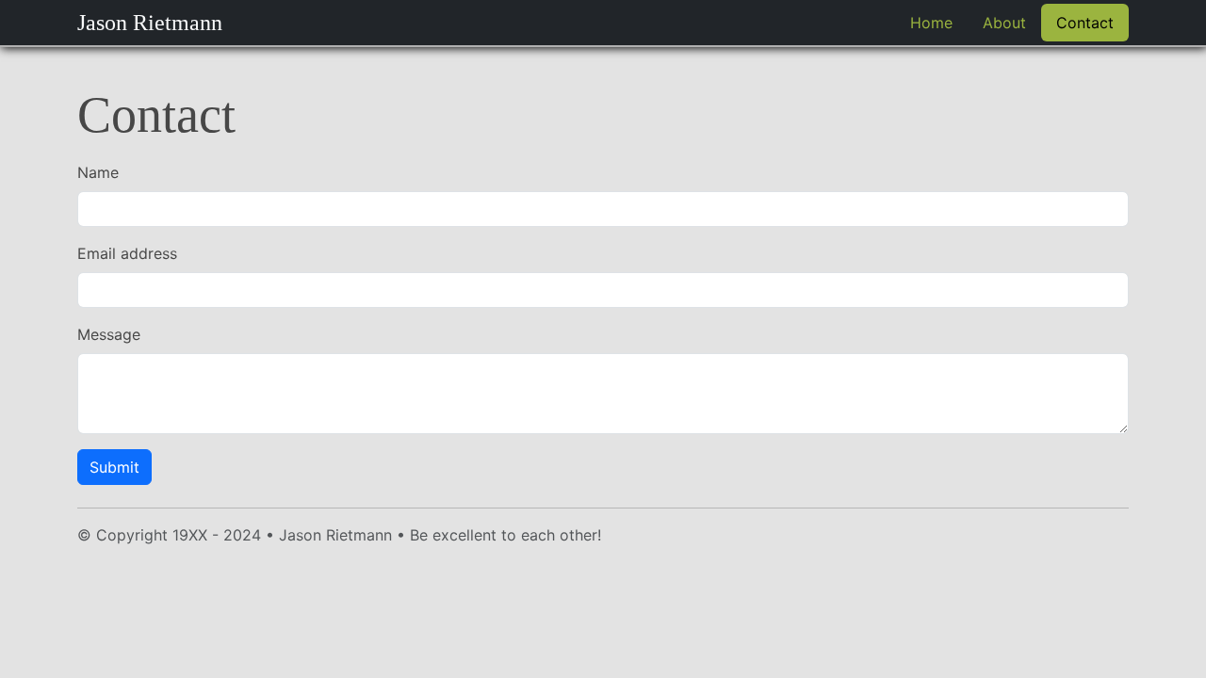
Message (108, 334)
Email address (127, 253)
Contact (1085, 22)
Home (931, 22)
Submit (114, 467)
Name (98, 172)
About (1004, 22)
